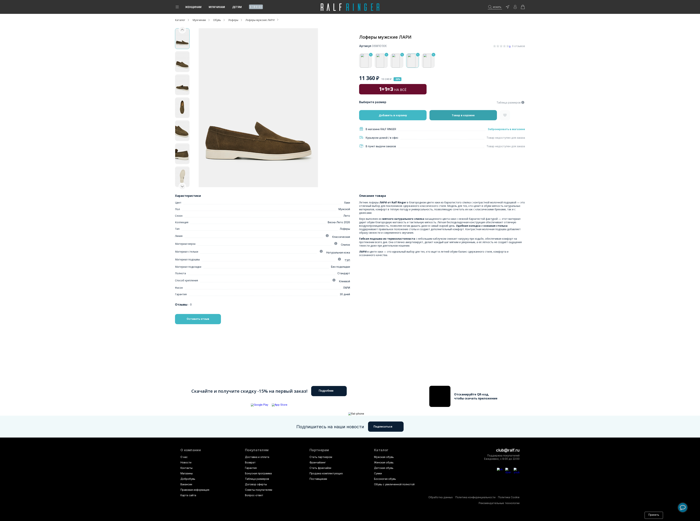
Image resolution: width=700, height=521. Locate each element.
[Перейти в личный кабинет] (515, 8)
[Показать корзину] (523, 8)
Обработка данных (440, 497)
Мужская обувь (384, 456)
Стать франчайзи (320, 467)
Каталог (381, 450)
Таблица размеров (509, 102)
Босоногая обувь (385, 478)
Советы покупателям (258, 489)
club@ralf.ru (508, 450)
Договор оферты (256, 484)
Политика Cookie (509, 497)
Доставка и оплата (257, 456)
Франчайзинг (318, 462)
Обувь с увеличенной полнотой (394, 484)
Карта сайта (188, 495)
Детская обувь (383, 467)
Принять (653, 515)
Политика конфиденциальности (475, 497)
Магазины (186, 473)
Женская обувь (384, 462)
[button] (182, 186)
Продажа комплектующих (326, 473)
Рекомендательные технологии (499, 503)
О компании (190, 450)
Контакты (186, 467)
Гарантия (251, 467)
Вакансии (186, 484)
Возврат (250, 462)
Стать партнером (321, 456)
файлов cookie (266, 515)
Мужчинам (217, 7)
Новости (185, 462)
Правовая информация (194, 489)
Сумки (378, 473)
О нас (184, 456)
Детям (237, 7)
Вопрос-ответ (254, 495)
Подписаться (383, 426)
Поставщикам (318, 478)
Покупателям (257, 450)
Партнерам (319, 450)
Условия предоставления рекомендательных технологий (351, 515)
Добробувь (187, 478)
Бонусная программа (258, 473)
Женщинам (193, 7)
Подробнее (326, 391)
